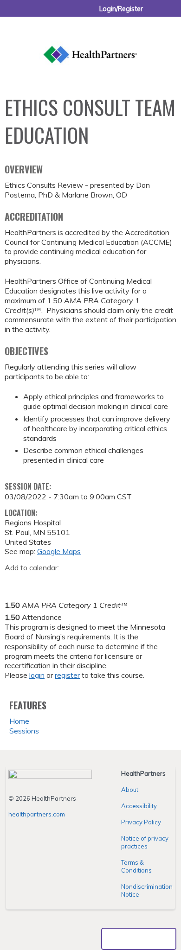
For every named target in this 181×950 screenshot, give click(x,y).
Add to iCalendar (55, 582)
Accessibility (139, 806)
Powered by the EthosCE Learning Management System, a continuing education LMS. (138, 939)
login (37, 675)
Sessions (24, 730)
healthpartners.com (36, 814)
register (67, 675)
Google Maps (59, 551)
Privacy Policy (141, 822)
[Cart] (154, 13)
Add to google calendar (14, 582)
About (129, 789)
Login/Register (121, 9)
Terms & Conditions (136, 866)
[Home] (90, 44)
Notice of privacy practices (144, 842)
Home (19, 721)
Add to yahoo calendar (35, 582)
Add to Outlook (78, 582)
